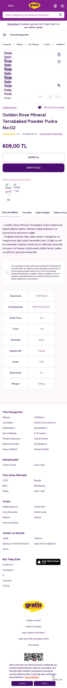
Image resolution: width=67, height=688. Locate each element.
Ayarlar (44, 683)
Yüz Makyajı (33, 44)
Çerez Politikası (32, 677)
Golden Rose (10, 107)
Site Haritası (33, 645)
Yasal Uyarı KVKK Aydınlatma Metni (33, 639)
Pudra (47, 44)
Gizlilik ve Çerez (33, 620)
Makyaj (19, 44)
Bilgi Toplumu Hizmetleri (33, 633)
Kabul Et (22, 683)
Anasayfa (7, 44)
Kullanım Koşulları (33, 626)
